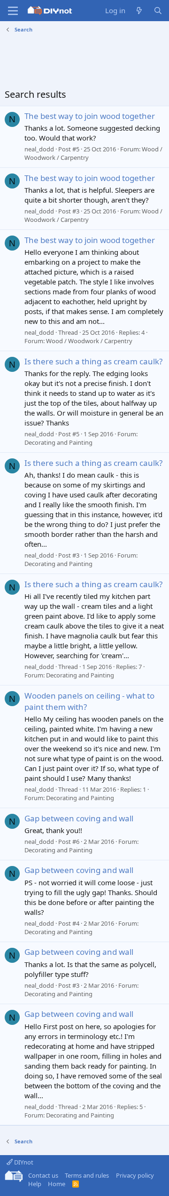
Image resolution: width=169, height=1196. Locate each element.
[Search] (158, 10)
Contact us (43, 1175)
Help (34, 1184)
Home (56, 1184)
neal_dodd (39, 149)
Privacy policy (135, 1175)
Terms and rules (87, 1175)
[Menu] (13, 10)
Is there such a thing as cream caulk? (93, 361)
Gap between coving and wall (78, 818)
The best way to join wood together (89, 115)
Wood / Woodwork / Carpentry (89, 341)
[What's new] (139, 10)
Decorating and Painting (58, 442)
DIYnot (23, 1162)
